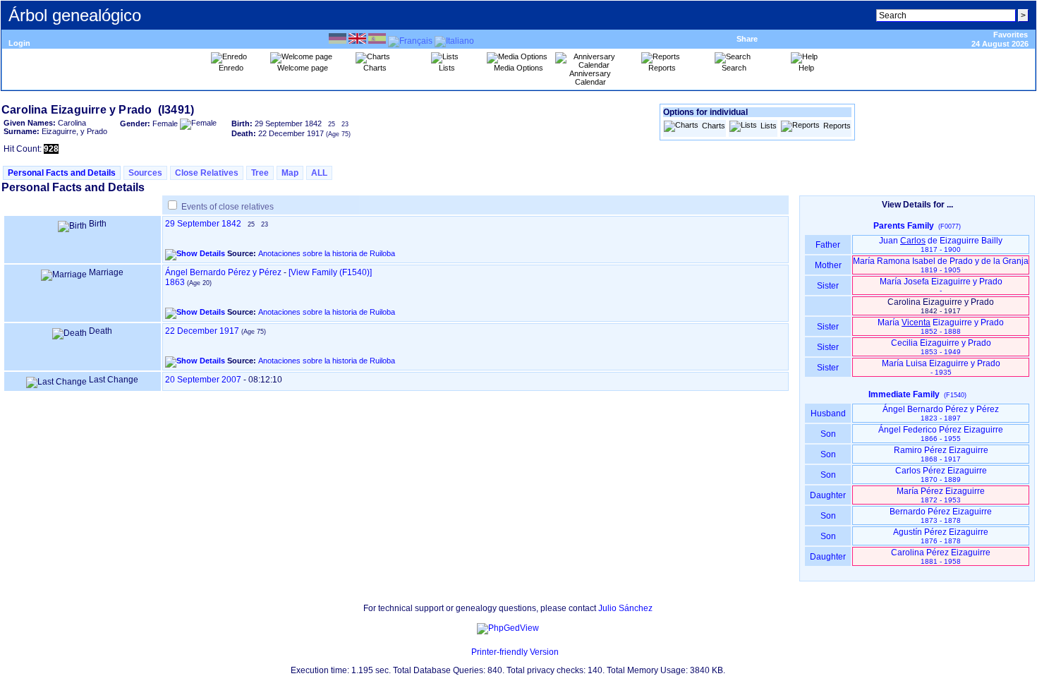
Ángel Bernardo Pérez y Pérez (223, 272)
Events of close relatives (227, 207)
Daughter (828, 495)
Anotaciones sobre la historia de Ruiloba (326, 253)
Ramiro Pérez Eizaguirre (941, 454)
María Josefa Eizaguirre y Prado (941, 285)
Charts (713, 125)
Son (828, 434)
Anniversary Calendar (590, 77)
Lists (768, 125)
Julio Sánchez (625, 608)
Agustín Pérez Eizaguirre (940, 536)
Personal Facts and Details (62, 173)
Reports (837, 125)
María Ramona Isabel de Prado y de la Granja (941, 265)
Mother (828, 265)
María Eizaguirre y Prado (941, 326)
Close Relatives (206, 173)
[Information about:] (464, 652)
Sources (145, 173)
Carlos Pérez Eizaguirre (941, 474)
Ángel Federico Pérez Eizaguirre (940, 433)
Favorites (1010, 34)
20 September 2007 (203, 380)
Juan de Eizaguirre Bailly (940, 244)
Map (289, 173)
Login (19, 43)
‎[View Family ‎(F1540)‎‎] (330, 272)
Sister (828, 286)
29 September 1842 (203, 224)
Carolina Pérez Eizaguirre (940, 556)
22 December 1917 (202, 331)
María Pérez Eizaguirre (941, 495)
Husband (828, 413)
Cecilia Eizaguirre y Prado (941, 347)
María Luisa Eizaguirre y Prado (941, 367)
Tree (260, 173)
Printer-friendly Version (515, 652)
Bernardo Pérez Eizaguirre (941, 515)
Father (827, 245)
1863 (175, 282)
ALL (319, 173)
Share (747, 39)
